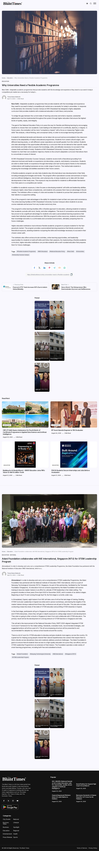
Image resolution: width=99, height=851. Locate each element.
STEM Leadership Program (21, 657)
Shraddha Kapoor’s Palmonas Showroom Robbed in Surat (41, 389)
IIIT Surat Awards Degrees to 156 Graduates (67, 430)
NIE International (58, 654)
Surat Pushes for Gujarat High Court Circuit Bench (56, 328)
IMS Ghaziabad (43, 251)
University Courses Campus (21, 255)
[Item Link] (42, 315)
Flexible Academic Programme (27, 251)
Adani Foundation (23, 654)
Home (3, 78)
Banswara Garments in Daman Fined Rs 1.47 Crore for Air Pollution (56, 359)
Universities (80, 251)
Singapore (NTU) (71, 654)
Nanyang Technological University (40, 654)
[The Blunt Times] (12, 3)
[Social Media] (4, 801)
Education (10, 78)
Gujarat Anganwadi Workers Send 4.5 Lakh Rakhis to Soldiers (41, 359)
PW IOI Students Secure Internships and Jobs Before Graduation (70, 471)
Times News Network (13, 97)
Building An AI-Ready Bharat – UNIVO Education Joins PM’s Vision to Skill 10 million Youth (24, 471)
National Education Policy (58, 251)
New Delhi (71, 251)
